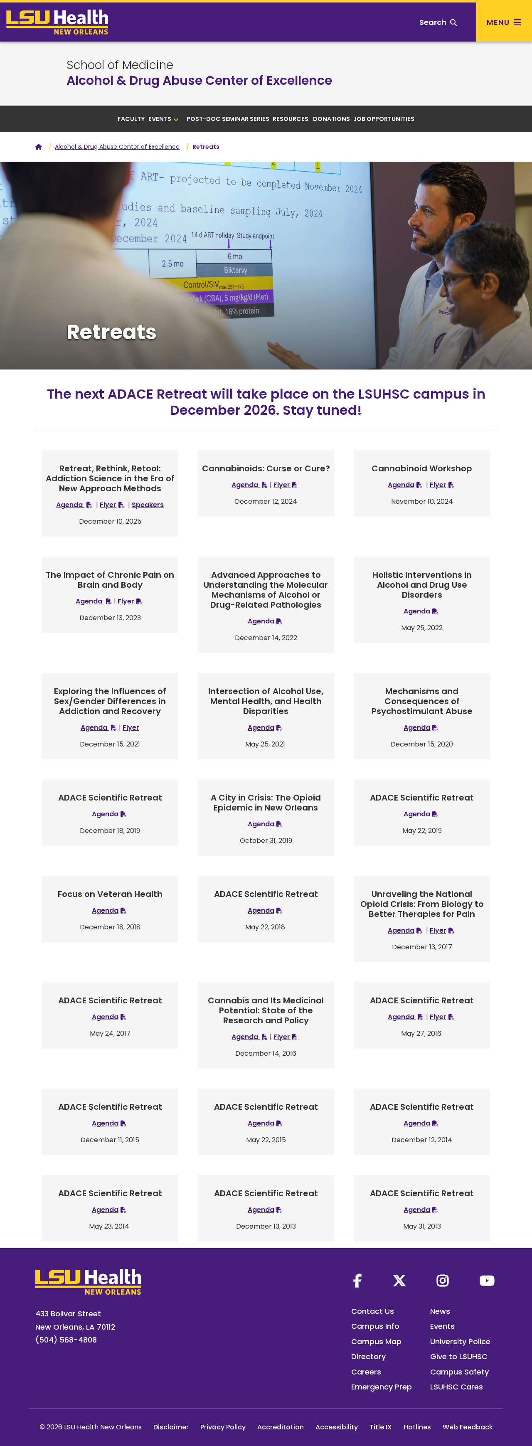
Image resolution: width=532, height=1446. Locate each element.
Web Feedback (468, 1427)
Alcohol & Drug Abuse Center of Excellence (199, 80)
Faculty (131, 119)
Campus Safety (459, 1372)
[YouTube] (487, 1280)
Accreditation (280, 1427)
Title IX (380, 1427)
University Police (460, 1341)
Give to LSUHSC (459, 1356)
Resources (291, 119)
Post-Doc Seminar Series (228, 119)
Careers (366, 1372)
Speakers (148, 505)
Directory (368, 1356)
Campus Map (376, 1341)
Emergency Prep (381, 1387)
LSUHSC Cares (456, 1387)
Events (159, 119)
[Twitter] (399, 1280)
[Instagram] (442, 1280)
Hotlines (417, 1427)
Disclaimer (171, 1427)
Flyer (108, 505)
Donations (331, 119)
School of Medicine (119, 65)
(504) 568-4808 (66, 1340)
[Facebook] (357, 1280)
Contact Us (372, 1311)
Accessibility (336, 1427)
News (440, 1311)
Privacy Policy (223, 1427)
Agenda (70, 505)
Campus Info (375, 1326)
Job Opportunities (383, 119)
